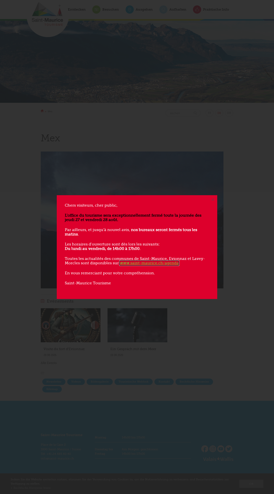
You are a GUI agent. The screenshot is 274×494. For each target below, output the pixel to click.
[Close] (212, 199)
